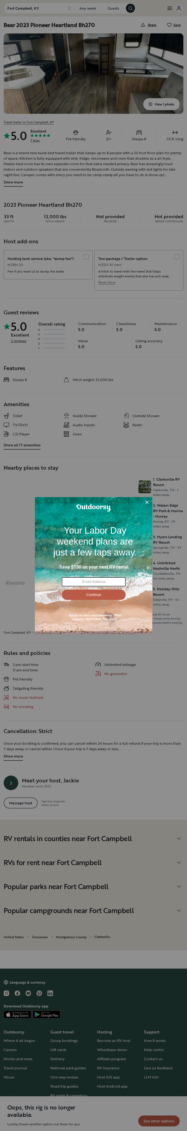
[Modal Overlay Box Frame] (93, 565)
